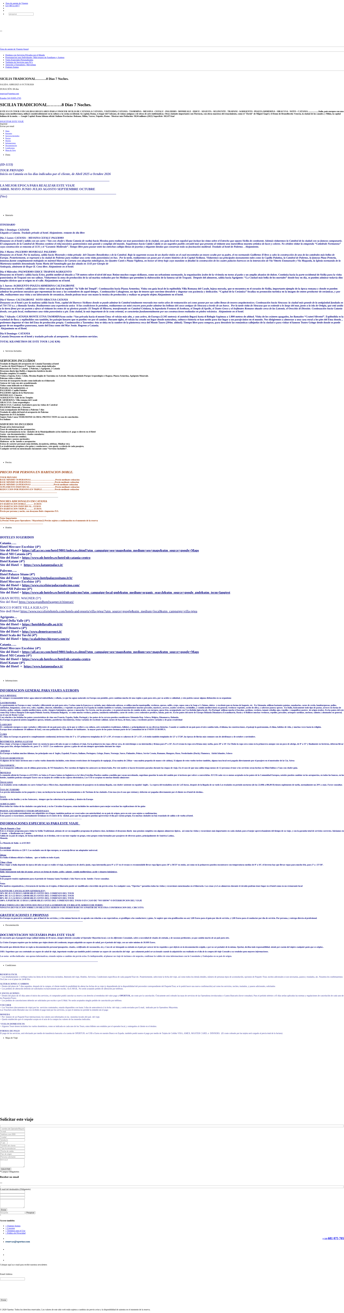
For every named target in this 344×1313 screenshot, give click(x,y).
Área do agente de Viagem (16, 3)
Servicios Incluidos (12, 136)
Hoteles (8, 141)
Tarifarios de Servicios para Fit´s (19, 62)
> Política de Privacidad (15, 1233)
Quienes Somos (12, 67)
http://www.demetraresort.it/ (42, 631)
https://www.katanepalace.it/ (43, 565)
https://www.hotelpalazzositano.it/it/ (48, 578)
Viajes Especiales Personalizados (19, 60)
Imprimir (3, 124)
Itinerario (8, 133)
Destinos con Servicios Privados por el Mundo (25, 55)
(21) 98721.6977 (12, 6)
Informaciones (10, 143)
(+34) (325, 1238)
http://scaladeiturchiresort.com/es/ (46, 639)
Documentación (11, 145)
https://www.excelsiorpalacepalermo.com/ (51, 585)
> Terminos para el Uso (15, 1231)
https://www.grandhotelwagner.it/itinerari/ (46, 602)
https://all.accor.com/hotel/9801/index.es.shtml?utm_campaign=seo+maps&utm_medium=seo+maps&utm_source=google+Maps (110, 550)
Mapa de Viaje (10, 150)
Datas (7, 131)
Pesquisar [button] (30, 1213)
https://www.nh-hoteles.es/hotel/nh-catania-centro (56, 557)
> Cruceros (10, 1228)
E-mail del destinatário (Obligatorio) (15, 1189)
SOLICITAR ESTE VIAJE (12, 121)
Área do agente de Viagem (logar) (14, 49)
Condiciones (10, 148)
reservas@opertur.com (9, 93)
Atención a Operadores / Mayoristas (20, 65)
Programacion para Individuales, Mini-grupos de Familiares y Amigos (34, 57)
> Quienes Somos (12, 1226)
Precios (8, 138)
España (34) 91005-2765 (10, 98)
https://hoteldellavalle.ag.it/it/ (42, 624)
